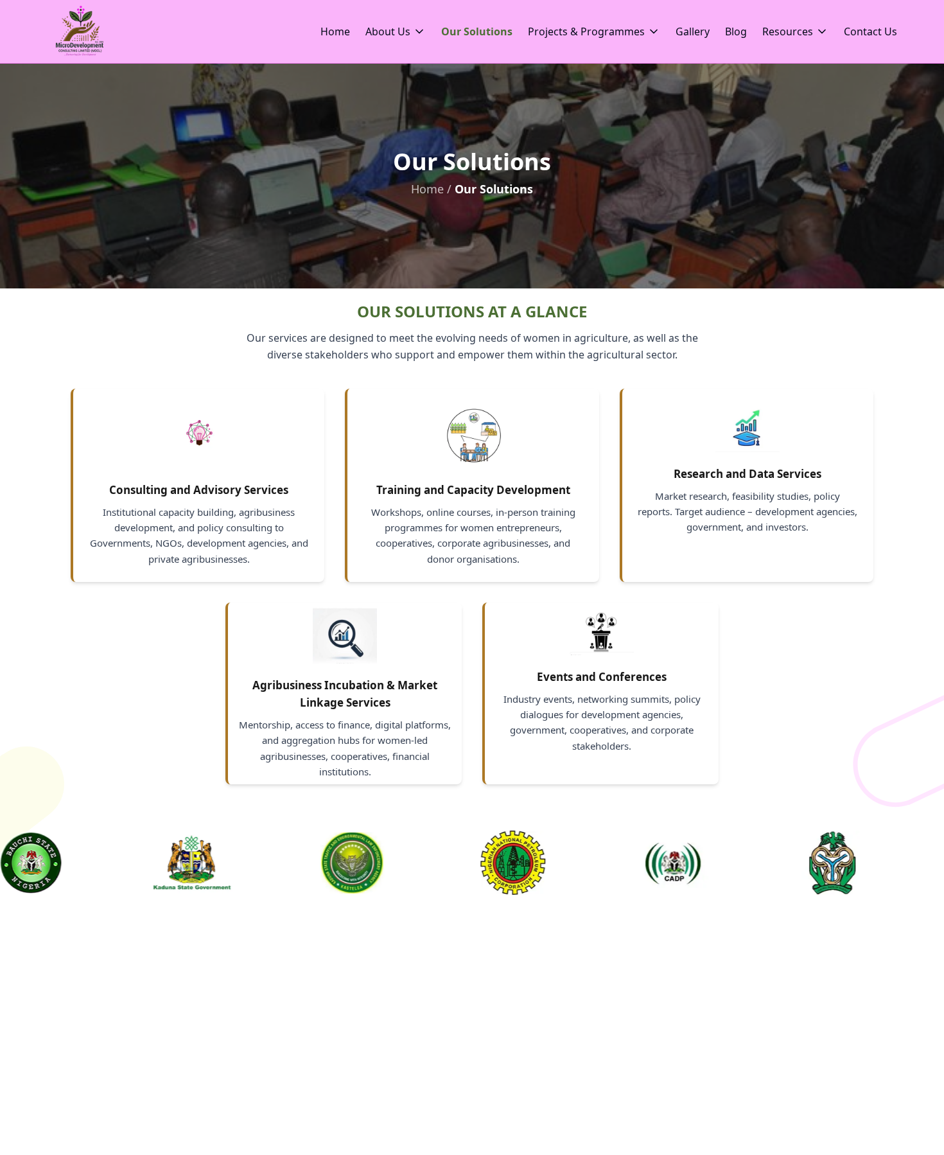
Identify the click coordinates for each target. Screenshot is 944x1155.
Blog (736, 31)
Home (335, 31)
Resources (787, 31)
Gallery (693, 31)
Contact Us (870, 31)
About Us (387, 31)
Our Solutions (476, 31)
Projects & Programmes (586, 31)
